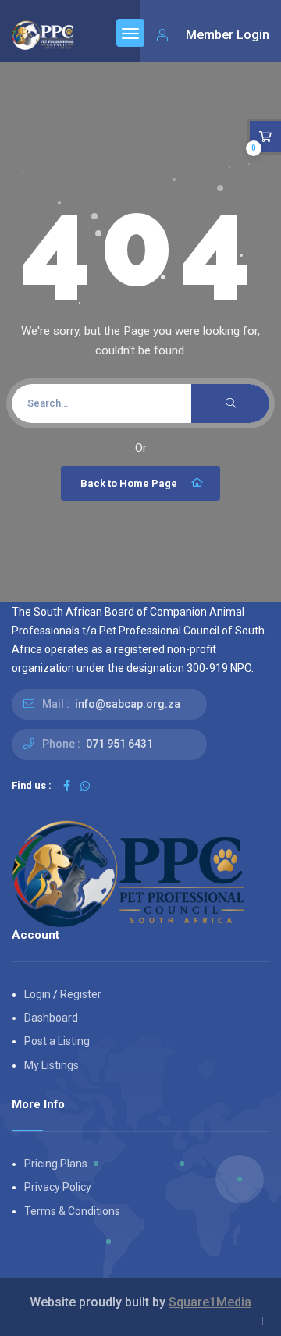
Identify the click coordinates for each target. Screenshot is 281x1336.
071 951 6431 (119, 743)
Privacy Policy (57, 1187)
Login (37, 994)
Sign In (213, 35)
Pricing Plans (55, 1163)
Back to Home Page (128, 483)
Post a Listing (57, 1041)
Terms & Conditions (72, 1211)
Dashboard (51, 1017)
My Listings (51, 1065)
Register (80, 994)
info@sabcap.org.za (127, 704)
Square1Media (210, 1302)
